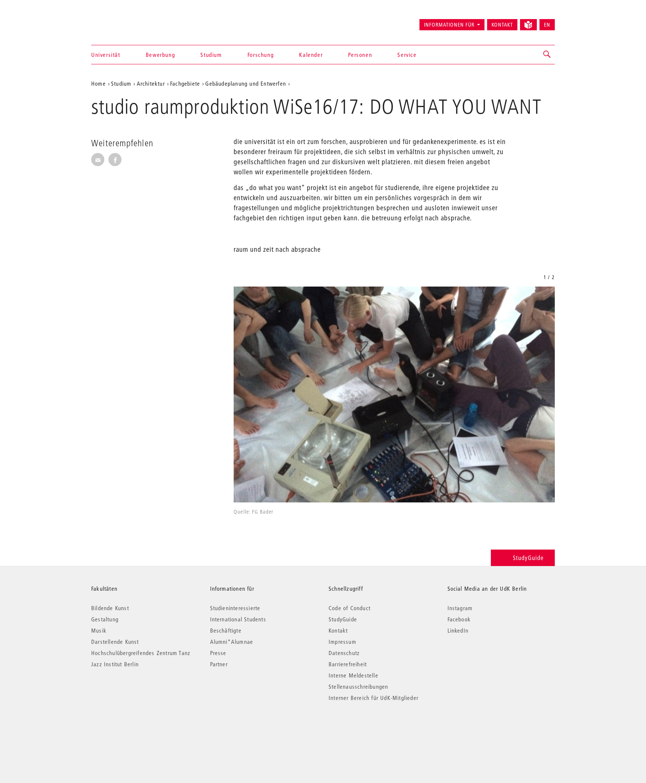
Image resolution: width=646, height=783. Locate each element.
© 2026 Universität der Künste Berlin (130, 729)
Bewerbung (160, 54)
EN (547, 24)
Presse (218, 653)
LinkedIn (458, 630)
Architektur (151, 83)
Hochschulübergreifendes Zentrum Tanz (140, 653)
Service (406, 54)
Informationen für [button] (449, 24)
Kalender (311, 54)
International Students (238, 619)
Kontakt (502, 24)
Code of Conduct (349, 608)
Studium (211, 54)
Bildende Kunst (110, 608)
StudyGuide (528, 558)
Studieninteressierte (235, 608)
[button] (547, 54)
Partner (219, 664)
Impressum (342, 641)
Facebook (459, 619)
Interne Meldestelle (353, 675)
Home (98, 83)
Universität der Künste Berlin (120, 21)
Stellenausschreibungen (358, 686)
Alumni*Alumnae (231, 641)
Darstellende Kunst (115, 641)
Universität (105, 54)
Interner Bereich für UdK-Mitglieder (373, 697)
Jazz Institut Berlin (115, 664)
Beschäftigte (226, 630)
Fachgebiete (185, 83)
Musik (99, 630)
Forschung (260, 54)
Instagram (460, 608)
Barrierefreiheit (348, 664)
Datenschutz (344, 653)
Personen (360, 54)
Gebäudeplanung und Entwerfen (245, 83)
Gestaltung (105, 619)
